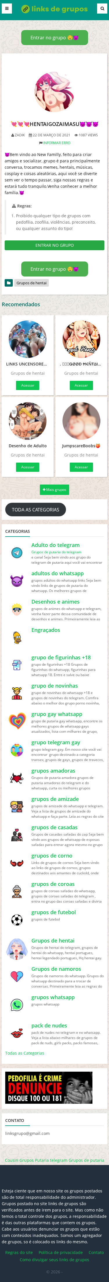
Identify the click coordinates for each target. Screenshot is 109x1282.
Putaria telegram (51, 1160)
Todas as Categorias (24, 1053)
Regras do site (19, 1252)
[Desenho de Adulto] (28, 421)
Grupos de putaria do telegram (56, 552)
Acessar (27, 385)
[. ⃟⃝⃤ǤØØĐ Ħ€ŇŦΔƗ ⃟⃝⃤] (81, 339)
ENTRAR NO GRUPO (54, 245)
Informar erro (56, 142)
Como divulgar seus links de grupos (54, 1259)
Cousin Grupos (19, 1160)
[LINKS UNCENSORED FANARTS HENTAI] (28, 339)
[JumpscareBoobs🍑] (81, 421)
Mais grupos (55, 489)
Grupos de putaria (86, 1160)
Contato (96, 1252)
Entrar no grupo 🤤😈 (55, 37)
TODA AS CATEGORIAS (35, 510)
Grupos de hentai (32, 282)
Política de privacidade (61, 1252)
